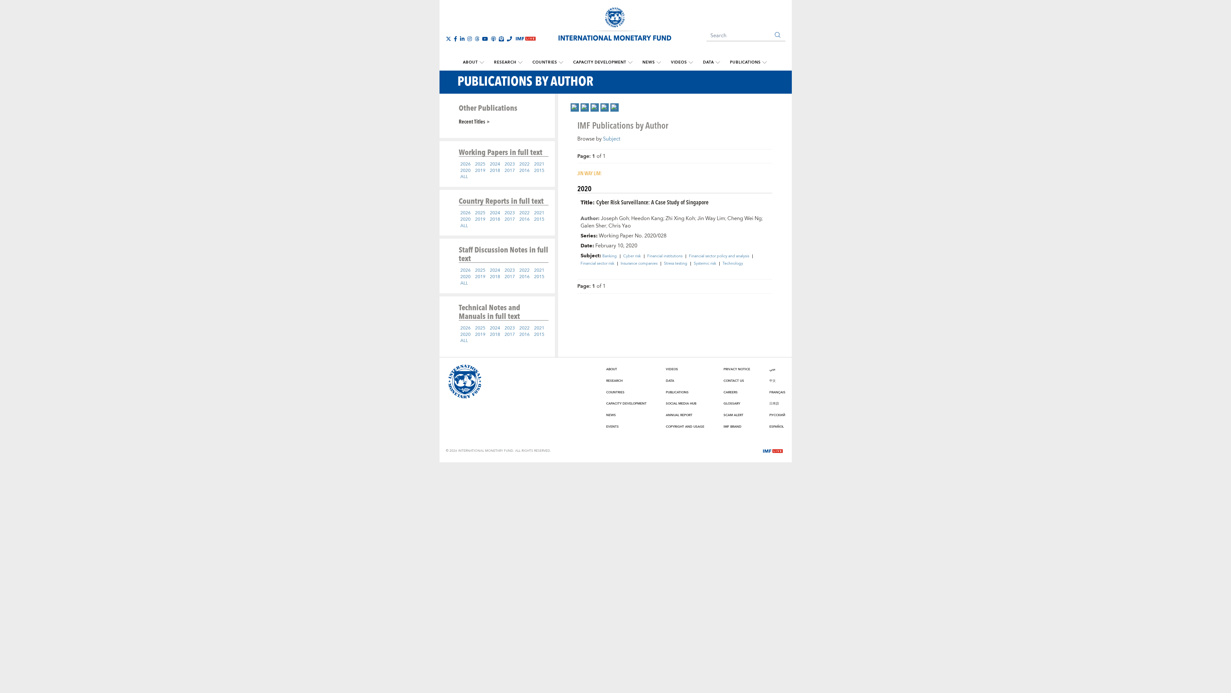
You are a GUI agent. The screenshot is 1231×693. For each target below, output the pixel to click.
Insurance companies (639, 264)
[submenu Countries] (561, 63)
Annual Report (679, 415)
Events (612, 427)
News (648, 62)
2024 (495, 164)
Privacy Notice (737, 369)
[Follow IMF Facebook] (455, 38)
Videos (679, 62)
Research (505, 62)
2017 (510, 171)
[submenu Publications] (764, 63)
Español (776, 427)
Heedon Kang (647, 218)
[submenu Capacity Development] (630, 63)
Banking (609, 256)
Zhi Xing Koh (680, 218)
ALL (464, 177)
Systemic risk (705, 264)
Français (777, 392)
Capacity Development (599, 62)
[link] (575, 107)
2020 (465, 171)
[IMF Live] (773, 450)
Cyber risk (632, 256)
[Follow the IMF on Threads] (477, 38)
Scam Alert (733, 415)
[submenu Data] (718, 63)
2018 (495, 171)
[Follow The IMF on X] (448, 38)
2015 (539, 171)
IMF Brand (732, 427)
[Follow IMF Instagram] (469, 38)
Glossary (732, 403)
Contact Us (734, 381)
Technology (733, 264)
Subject (611, 138)
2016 (524, 171)
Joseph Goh (615, 218)
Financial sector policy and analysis (719, 256)
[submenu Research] (520, 63)
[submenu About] (482, 63)
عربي (772, 369)
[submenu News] (659, 63)
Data (708, 62)
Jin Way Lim (711, 218)
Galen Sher (593, 225)
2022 (524, 164)
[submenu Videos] (691, 63)
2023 (510, 164)
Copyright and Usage (685, 427)
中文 (772, 381)
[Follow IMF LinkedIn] (462, 38)
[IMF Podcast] (493, 38)
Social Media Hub (681, 403)
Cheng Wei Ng (744, 218)
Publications (745, 62)
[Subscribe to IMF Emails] (501, 38)
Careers (731, 392)
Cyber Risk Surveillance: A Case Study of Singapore (652, 202)
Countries (544, 62)
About (470, 62)
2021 (539, 164)
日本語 (774, 403)
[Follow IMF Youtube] (485, 38)
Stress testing (675, 264)
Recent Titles (472, 121)
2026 (465, 164)
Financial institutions (664, 256)
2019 (480, 171)
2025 (480, 164)
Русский (777, 415)
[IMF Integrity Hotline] (509, 38)
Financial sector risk (597, 264)
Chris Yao (619, 225)
